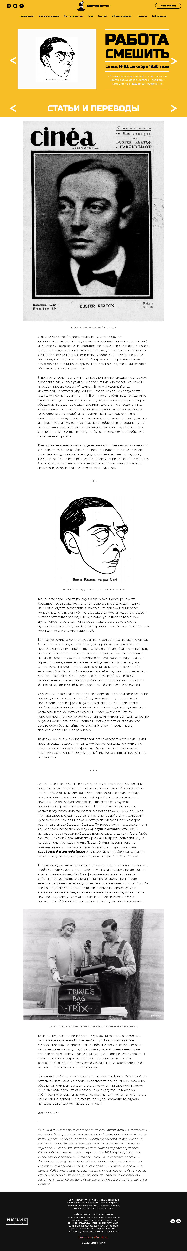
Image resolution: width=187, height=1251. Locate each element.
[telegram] (21, 6)
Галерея (142, 16)
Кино (90, 16)
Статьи (102, 16)
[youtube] (15, 6)
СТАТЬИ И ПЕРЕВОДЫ (93, 109)
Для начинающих (49, 16)
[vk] (9, 6)
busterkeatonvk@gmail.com (93, 1237)
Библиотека (159, 16)
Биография (27, 16)
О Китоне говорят (122, 16)
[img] (174, 61)
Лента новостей (73, 16)
